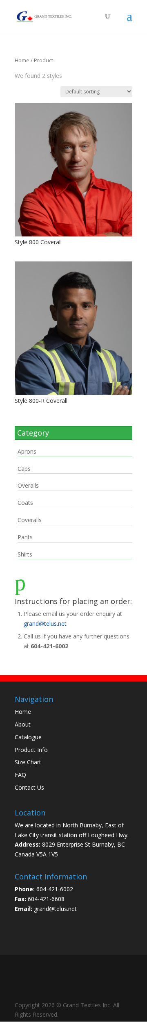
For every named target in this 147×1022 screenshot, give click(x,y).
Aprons (27, 451)
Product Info (31, 750)
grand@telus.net (45, 623)
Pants (25, 537)
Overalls (28, 485)
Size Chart (28, 762)
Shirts (25, 554)
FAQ (20, 775)
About (23, 724)
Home (22, 60)
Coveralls (30, 520)
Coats (25, 502)
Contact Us (29, 787)
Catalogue (28, 737)
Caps (24, 468)
